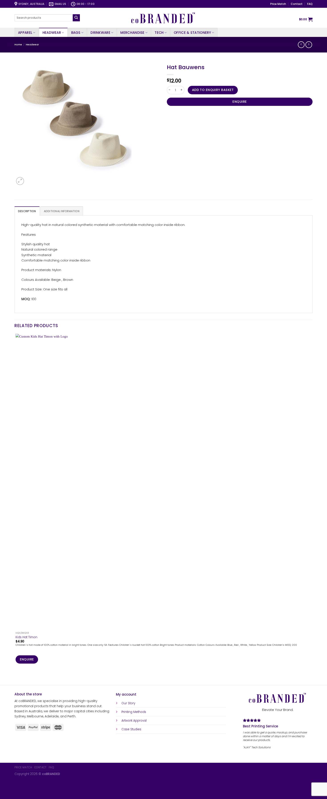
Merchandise (132, 32)
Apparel (25, 32)
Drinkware (100, 32)
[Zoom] (20, 181)
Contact (297, 4)
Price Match (278, 4)
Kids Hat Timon (26, 637)
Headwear (51, 32)
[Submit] (76, 17)
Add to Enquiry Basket (213, 90)
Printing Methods (133, 712)
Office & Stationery (192, 32)
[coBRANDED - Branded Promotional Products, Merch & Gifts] (163, 17)
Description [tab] (27, 211)
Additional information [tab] (61, 211)
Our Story (128, 703)
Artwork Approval (134, 720)
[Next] (30, 179)
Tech (159, 32)
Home (18, 44)
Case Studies (131, 729)
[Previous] (16, 677)
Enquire (239, 101)
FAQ (310, 4)
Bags (76, 32)
